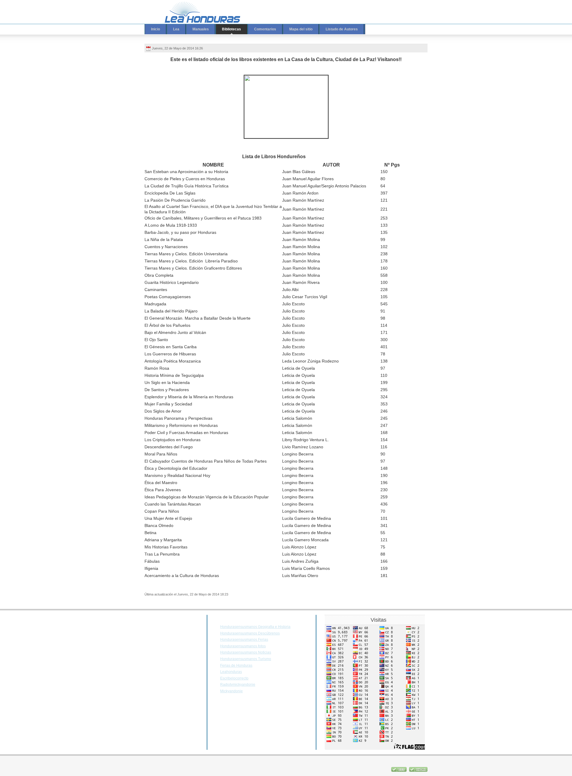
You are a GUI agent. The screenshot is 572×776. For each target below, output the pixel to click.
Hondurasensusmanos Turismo (245, 659)
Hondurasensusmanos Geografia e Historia (255, 627)
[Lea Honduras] (198, 12)
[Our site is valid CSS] (399, 770)
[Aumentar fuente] (393, 8)
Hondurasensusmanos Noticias (245, 652)
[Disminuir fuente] (404, 8)
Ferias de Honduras (236, 665)
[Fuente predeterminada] (398, 8)
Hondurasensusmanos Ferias (244, 639)
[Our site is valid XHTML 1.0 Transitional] (418, 770)
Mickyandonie (231, 691)
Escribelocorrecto (234, 678)
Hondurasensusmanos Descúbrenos (250, 633)
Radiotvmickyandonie (237, 684)
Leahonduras (231, 672)
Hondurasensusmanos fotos (243, 646)
